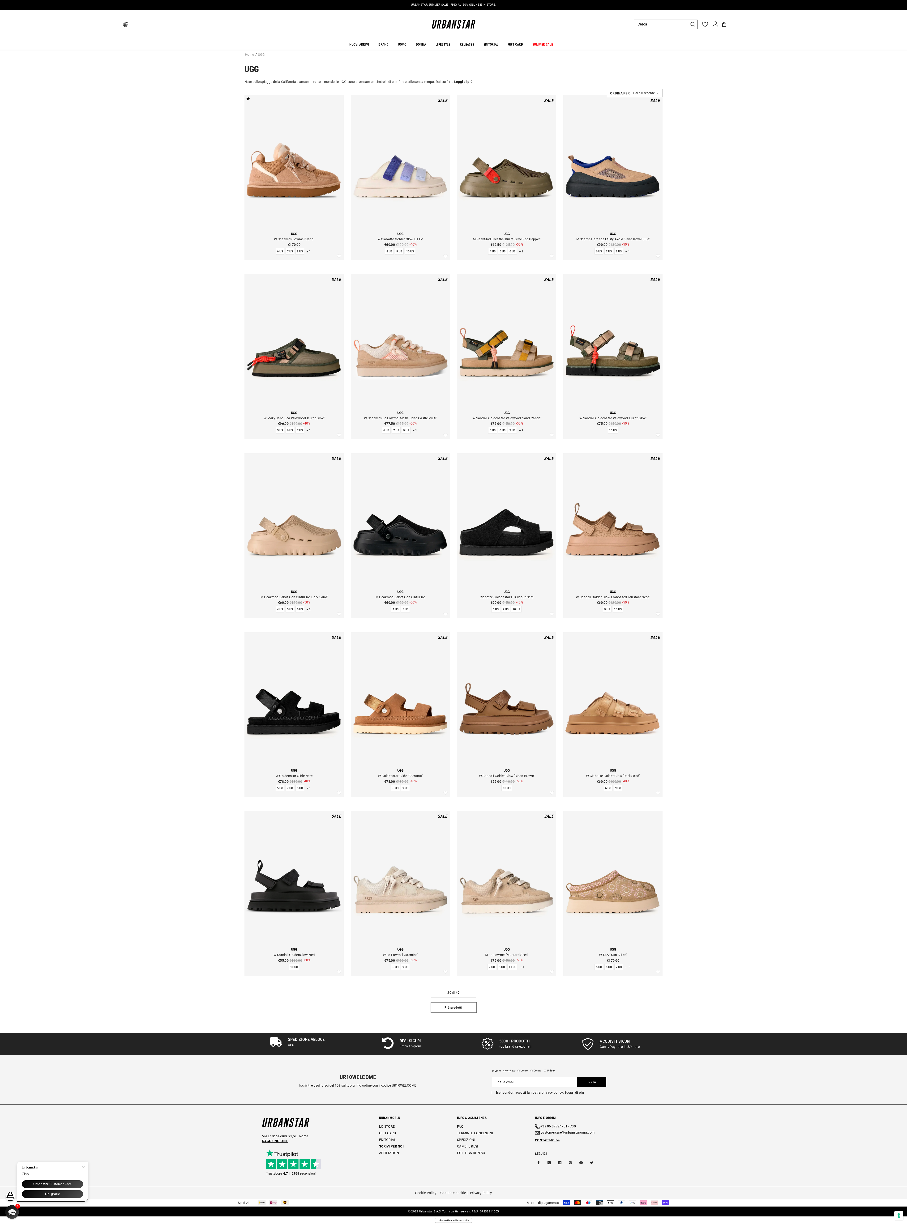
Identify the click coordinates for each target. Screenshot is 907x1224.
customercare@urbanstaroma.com (568, 1132)
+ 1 (309, 251)
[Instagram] (549, 1162)
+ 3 (627, 967)
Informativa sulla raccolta (453, 1220)
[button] (635, 93)
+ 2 (521, 430)
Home (249, 54)
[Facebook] (538, 1162)
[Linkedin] (559, 1162)
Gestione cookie (453, 1192)
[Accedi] (715, 24)
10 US (410, 251)
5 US (502, 251)
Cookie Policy (425, 1192)
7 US (290, 251)
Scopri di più (574, 1092)
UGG (261, 54)
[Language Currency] (125, 24)
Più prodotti (453, 1007)
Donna (537, 1070)
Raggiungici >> (275, 1141)
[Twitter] (591, 1162)
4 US (493, 251)
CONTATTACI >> (547, 1140)
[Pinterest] (570, 1162)
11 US (512, 967)
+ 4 (627, 251)
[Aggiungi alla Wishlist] (339, 256)
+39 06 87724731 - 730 (558, 1126)
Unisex (551, 1070)
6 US (280, 251)
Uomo (524, 1070)
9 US (399, 251)
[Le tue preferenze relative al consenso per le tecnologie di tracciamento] (898, 1215)
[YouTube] (581, 1162)
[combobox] (661, 24)
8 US (300, 251)
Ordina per (620, 93)
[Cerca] (665, 24)
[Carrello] (724, 24)
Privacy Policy (481, 1192)
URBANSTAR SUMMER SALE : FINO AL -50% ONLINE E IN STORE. (453, 4)
